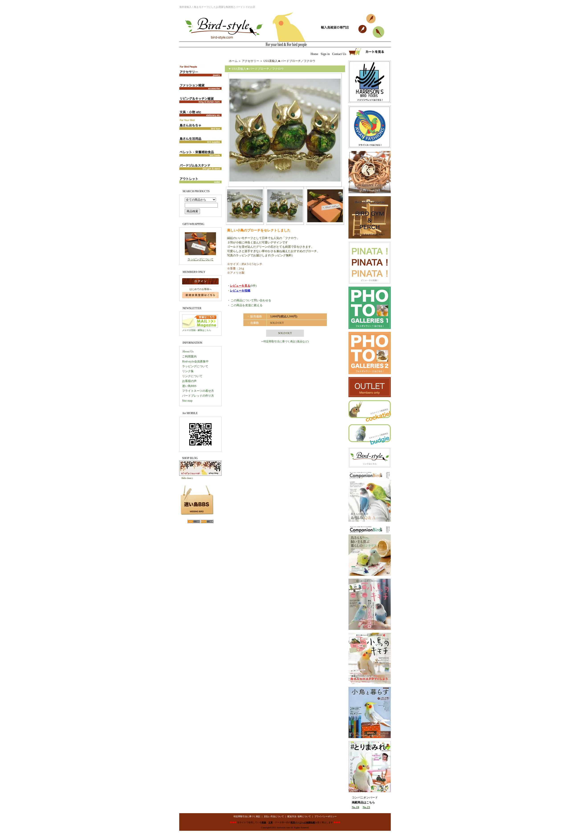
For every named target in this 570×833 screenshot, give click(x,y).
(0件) (243, 285)
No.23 (366, 807)
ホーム (233, 61)
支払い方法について (274, 816)
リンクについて (192, 376)
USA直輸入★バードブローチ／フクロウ (289, 61)
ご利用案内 (189, 356)
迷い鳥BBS (189, 386)
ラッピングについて (200, 259)
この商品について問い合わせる (251, 300)
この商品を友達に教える (247, 305)
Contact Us (339, 54)
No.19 (355, 807)
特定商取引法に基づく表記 (247, 816)
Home (314, 54)
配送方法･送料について (299, 816)
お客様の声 (189, 381)
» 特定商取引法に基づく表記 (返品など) (285, 341)
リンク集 (188, 371)
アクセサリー (250, 61)
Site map (187, 400)
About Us (187, 351)
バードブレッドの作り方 (198, 395)
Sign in (325, 54)
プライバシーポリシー (325, 816)
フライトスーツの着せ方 (198, 390)
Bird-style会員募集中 (195, 361)
